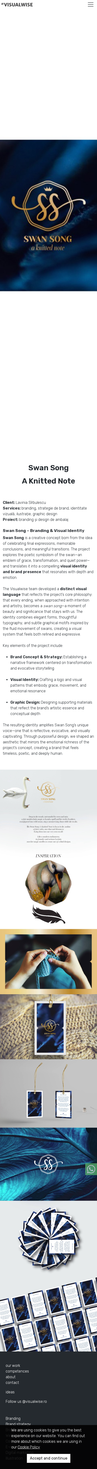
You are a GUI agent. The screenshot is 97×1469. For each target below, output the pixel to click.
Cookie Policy (29, 1447)
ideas (10, 1392)
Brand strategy (18, 1424)
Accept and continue (48, 1458)
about (11, 1377)
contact (12, 1382)
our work (13, 1365)
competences (17, 1371)
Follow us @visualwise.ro (26, 1401)
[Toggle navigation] (90, 4)
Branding (13, 1418)
